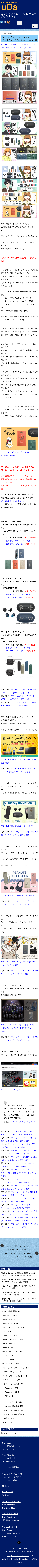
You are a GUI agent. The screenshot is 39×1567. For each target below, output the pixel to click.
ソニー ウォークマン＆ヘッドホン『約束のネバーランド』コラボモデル (19, 963)
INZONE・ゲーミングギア (12, 1380)
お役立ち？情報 (8, 1418)
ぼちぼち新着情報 (9, 1311)
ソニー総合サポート (9, 1449)
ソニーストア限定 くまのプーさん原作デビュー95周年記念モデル (19, 453)
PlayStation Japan (9, 1536)
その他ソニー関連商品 (10, 1406)
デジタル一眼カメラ (9, 1351)
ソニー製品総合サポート (11, 1533)
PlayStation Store (8, 1505)
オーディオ (6, 1348)
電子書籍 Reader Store (10, 1520)
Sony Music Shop (8, 1517)
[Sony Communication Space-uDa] (9, 9)
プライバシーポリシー (19, 1548)
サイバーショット (9, 1364)
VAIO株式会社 (7, 1492)
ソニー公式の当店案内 (10, 1467)
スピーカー (6, 1343)
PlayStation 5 (9, 1388)
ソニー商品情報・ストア (11, 1446)
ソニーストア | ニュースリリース (23, 1122)
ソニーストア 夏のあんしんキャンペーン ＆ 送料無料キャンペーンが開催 (19, 1247)
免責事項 (29, 1551)
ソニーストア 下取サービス (12, 1480)
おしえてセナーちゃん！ (11, 1410)
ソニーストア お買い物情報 (12, 1474)
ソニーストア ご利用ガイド (12, 1477)
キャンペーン (7, 1315)
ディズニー (17, 48)
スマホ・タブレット (9, 1402)
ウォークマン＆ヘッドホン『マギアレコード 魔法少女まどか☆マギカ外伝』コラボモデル (19, 1173)
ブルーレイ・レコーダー (11, 1327)
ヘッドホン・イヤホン (10, 1339)
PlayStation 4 (9, 1392)
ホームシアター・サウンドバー (14, 1376)
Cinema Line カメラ (9, 1372)
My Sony (5, 1486)
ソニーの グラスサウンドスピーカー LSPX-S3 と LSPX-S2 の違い (19, 1255)
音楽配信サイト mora (10, 1514)
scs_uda (4, 44)
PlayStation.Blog (8, 1508)
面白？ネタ (6, 1422)
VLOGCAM (6, 1360)
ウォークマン (23, 44)
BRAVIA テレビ (8, 1323)
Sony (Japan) (7, 1530)
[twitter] (1, 22)
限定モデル (14, 44)
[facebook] (5, 22)
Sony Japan (6, 1443)
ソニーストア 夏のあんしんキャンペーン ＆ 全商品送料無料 (19, 761)
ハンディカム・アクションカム (14, 1368)
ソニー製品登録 (8, 1455)
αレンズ (5, 1356)
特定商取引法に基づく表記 (15, 1551)
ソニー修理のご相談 (9, 1458)
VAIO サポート (7, 1495)
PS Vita (7, 1396)
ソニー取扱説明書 (9, 1461)
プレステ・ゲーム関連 (10, 1384)
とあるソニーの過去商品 (11, 1414)
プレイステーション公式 (11, 1502)
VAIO (4, 1331)
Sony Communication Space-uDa (18, 1556)
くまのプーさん (27, 48)
